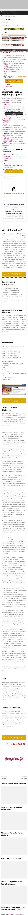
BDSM (5, 131)
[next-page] (1, 912)
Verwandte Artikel (8, 783)
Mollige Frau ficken (8, 145)
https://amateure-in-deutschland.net (15, 914)
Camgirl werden (8, 108)
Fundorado (7, 71)
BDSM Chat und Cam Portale (11, 126)
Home (4, 61)
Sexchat (5, 124)
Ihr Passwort (4, 34)
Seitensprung (7, 158)
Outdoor (6, 149)
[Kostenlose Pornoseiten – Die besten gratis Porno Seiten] (14, 895)
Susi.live (6, 68)
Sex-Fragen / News (7, 169)
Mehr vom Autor (20, 783)
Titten (5, 162)
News (5, 172)
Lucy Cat (8, 82)
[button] (1, 16)
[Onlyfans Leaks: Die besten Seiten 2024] (14, 795)
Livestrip (6, 64)
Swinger (6, 160)
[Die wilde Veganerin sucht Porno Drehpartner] (14, 870)
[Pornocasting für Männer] (14, 846)
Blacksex (6, 133)
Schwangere (7, 156)
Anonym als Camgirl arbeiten (13, 109)
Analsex (6, 129)
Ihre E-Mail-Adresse (6, 44)
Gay (5, 142)
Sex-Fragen (7, 171)
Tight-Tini (8, 84)
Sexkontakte (6, 127)
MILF (5, 144)
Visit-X (5, 73)
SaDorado (6, 102)
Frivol (5, 75)
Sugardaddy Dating (9, 154)
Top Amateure (7, 79)
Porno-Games (6, 120)
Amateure (5, 62)
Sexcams (5, 88)
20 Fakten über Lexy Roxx (12, 80)
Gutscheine (5, 122)
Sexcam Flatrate (8, 98)
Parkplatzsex (7, 151)
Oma (5, 147)
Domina (6, 136)
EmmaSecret (9, 86)
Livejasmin (17, 717)
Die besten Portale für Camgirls (13, 111)
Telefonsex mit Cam (9, 106)
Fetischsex (6, 138)
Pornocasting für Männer (11, 858)
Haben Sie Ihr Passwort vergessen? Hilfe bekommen (14, 37)
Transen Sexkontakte (9, 163)
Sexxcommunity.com (9, 70)
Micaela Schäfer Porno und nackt (11, 13)
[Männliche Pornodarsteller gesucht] (14, 821)
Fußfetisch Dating (8, 140)
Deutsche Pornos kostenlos (9, 11)
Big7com (6, 66)
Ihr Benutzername (5, 29)
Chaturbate (7, 104)
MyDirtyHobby (7, 77)
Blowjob (6, 135)
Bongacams (9, 717)
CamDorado (7, 100)
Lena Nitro (3, 778)
